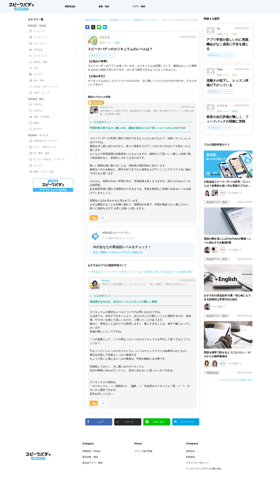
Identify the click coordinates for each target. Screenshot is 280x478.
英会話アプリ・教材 (92, 462)
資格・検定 (104, 6)
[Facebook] (87, 27)
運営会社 (190, 451)
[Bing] (105, 27)
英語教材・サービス (119, 20)
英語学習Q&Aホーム (95, 20)
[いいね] (94, 217)
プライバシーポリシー (197, 462)
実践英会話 (70, 6)
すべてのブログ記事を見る (236, 380)
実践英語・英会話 (91, 451)
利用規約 (190, 457)
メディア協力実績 (143, 451)
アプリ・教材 (139, 6)
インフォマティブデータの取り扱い (204, 468)
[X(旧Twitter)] (93, 27)
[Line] (99, 27)
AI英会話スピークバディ (145, 20)
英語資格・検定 (90, 457)
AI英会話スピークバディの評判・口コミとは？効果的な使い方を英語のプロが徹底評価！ (142, 271)
